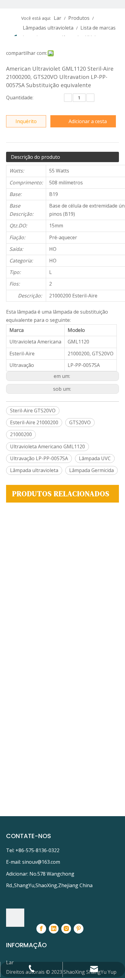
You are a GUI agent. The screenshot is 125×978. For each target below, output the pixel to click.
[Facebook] (41, 929)
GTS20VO (80, 422)
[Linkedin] (54, 929)
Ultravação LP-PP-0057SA (39, 458)
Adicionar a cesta (88, 121)
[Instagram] (66, 929)
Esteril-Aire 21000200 (34, 422)
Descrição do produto (35, 157)
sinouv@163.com (41, 862)
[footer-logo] (15, 918)
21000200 (21, 434)
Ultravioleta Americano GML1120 (47, 446)
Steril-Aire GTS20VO (33, 410)
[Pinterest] (78, 929)
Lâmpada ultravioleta (34, 470)
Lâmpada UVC (95, 458)
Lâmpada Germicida (91, 470)
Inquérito (26, 121)
